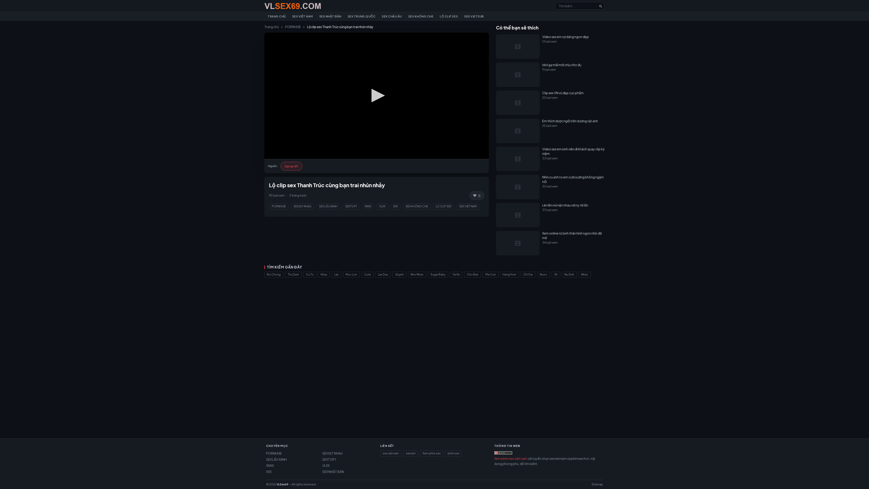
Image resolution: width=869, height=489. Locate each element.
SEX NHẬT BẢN (333, 472)
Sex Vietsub (474, 16)
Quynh (399, 274)
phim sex (453, 453)
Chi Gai (528, 274)
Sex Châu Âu (392, 16)
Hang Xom (509, 274)
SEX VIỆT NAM (468, 206)
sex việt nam (391, 453)
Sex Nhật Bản (330, 16)
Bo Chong (274, 274)
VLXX (382, 206)
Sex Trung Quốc (361, 16)
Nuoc (543, 274)
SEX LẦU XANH (328, 206)
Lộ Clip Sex (449, 16)
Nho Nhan (417, 274)
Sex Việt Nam (302, 16)
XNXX (368, 206)
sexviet (410, 453)
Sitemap (597, 484)
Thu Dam (293, 274)
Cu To (310, 274)
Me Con (490, 274)
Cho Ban (472, 274)
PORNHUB (293, 27)
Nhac (584, 274)
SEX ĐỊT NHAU (302, 206)
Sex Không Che (421, 16)
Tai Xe (456, 274)
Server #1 (291, 166)
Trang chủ (276, 16)
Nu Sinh (569, 274)
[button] (377, 95)
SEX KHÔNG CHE (417, 206)
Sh (556, 274)
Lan (336, 274)
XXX (395, 206)
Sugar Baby (437, 274)
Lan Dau (383, 274)
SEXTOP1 (351, 206)
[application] (376, 96)
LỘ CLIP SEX (443, 206)
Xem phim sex (432, 453)
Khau (324, 274)
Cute (367, 274)
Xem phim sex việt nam (510, 458)
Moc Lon (351, 274)
